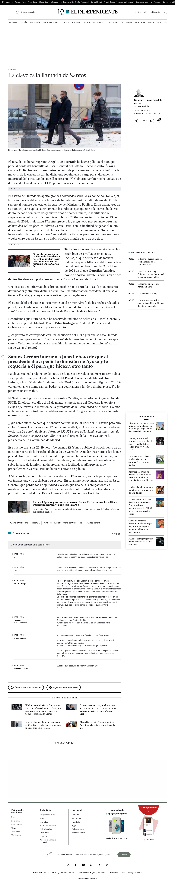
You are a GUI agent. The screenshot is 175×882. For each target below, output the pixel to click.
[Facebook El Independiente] (75, 865)
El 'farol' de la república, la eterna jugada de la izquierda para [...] (150, 262)
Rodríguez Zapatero (48, 825)
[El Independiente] (87, 12)
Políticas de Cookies (117, 872)
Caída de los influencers (125, 2)
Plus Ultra (44, 822)
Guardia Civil (45, 832)
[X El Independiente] (68, 865)
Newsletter (76, 822)
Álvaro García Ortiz (19, 523)
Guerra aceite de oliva (144, 2)
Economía (35, 22)
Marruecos (157, 2)
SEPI (42, 818)
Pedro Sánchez (46, 829)
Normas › (116, 533)
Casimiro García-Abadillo (148, 100)
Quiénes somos (78, 829)
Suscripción (76, 818)
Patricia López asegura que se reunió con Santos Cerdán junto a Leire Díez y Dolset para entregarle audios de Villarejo (75, 503)
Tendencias (112, 22)
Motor (151, 22)
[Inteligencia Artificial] (116, 833)
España (23, 22)
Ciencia (65, 22)
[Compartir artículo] (136, 121)
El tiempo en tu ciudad (28, 12)
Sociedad (76, 22)
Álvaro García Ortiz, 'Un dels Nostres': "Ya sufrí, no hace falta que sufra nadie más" (97, 725)
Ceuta (77, 2)
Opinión (13, 22)
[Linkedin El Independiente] (99, 865)
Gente (87, 22)
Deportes (98, 22)
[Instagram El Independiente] (91, 865)
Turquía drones (109, 2)
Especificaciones (78, 832)
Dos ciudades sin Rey (148, 293)
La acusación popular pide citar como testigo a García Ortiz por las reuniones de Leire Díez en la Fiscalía (43, 725)
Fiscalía (36, 523)
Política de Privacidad (41, 872)
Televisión (126, 22)
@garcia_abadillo (141, 106)
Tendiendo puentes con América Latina (148, 285)
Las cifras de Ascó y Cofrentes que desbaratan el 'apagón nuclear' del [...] (151, 274)
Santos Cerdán (93, 523)
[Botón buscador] (165, 12)
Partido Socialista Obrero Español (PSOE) (63, 523)
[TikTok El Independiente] (107, 865)
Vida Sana (140, 22)
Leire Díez (44, 836)
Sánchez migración (66, 2)
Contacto (75, 815)
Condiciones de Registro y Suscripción (92, 872)
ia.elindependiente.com (116, 838)
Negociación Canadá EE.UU (91, 2)
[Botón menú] (9, 12)
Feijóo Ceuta (32, 2)
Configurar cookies (135, 872)
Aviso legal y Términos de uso (63, 872)
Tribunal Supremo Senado (48, 2)
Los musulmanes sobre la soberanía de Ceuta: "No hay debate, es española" (151, 303)
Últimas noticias (20, 2)
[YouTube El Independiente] (83, 865)
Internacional (50, 22)
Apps (74, 825)
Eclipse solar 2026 (47, 815)
